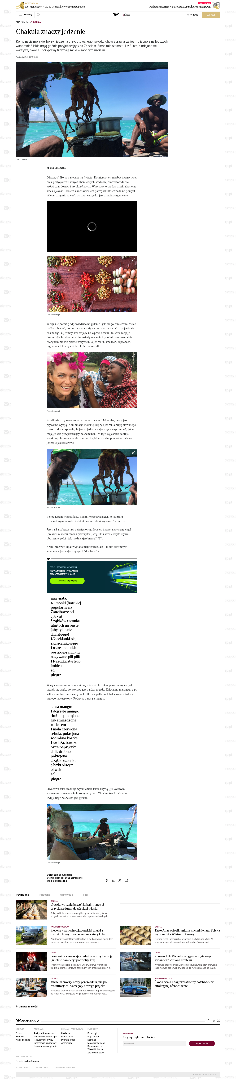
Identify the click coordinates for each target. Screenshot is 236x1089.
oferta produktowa (65, 1068)
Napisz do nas (23, 1040)
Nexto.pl (91, 1040)
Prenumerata (68, 1040)
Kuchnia (37, 22)
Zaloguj (211, 14)
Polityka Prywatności (44, 1033)
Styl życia (26, 22)
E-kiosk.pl (92, 1033)
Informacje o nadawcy (45, 1043)
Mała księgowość (96, 1043)
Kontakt (20, 1036)
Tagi (85, 894)
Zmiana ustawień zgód (45, 1036)
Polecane (44, 894)
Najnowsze (66, 894)
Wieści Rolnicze (95, 1049)
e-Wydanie (192, 14)
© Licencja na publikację (59, 875)
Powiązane (22, 894)
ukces (126, 14)
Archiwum (66, 1043)
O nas (19, 1033)
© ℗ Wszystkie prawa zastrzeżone (65, 878)
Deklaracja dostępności (45, 1046)
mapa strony (22, 1068)
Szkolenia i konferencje (27, 1061)
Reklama (65, 1033)
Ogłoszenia (67, 1036)
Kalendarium (42, 1068)
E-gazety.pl (93, 1036)
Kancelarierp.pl (94, 1046)
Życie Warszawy (95, 1052)
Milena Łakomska (56, 168)
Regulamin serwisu (43, 1040)
